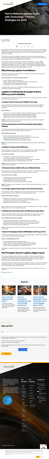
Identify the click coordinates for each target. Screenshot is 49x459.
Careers (31, 390)
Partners (31, 395)
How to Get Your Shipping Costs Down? (7, 299)
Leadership (32, 398)
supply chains (34, 57)
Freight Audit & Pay (24, 430)
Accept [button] (38, 456)
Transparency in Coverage (32, 405)
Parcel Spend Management (24, 404)
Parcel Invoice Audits (13, 177)
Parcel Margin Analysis (23, 415)
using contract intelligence (15, 121)
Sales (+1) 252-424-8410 (42, 388)
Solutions (28, 7)
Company (34, 7)
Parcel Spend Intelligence (24, 409)
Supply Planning (23, 396)
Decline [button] (42, 456)
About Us (31, 388)
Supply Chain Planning (23, 387)
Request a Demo (42, 4)
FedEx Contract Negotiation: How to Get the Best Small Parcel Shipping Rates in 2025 (40, 301)
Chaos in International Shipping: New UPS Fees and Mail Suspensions (24, 301)
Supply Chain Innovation (7, 272)
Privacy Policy (31, 401)
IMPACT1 (31, 393)
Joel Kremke (6, 39)
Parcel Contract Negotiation (24, 425)
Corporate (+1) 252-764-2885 (42, 384)
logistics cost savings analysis (16, 268)
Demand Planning (23, 392)
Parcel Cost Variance (24, 420)
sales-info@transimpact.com (42, 393)
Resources (40, 7)
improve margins (35, 97)
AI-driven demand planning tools (13, 138)
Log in (35, 4)
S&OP (23, 399)
